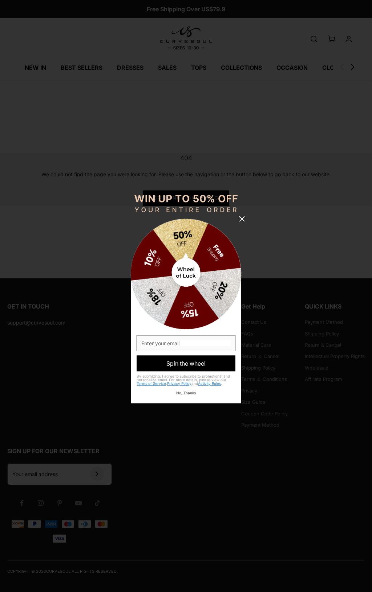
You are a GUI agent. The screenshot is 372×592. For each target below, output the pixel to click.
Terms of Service (151, 383)
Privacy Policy (179, 383)
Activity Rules (209, 383)
